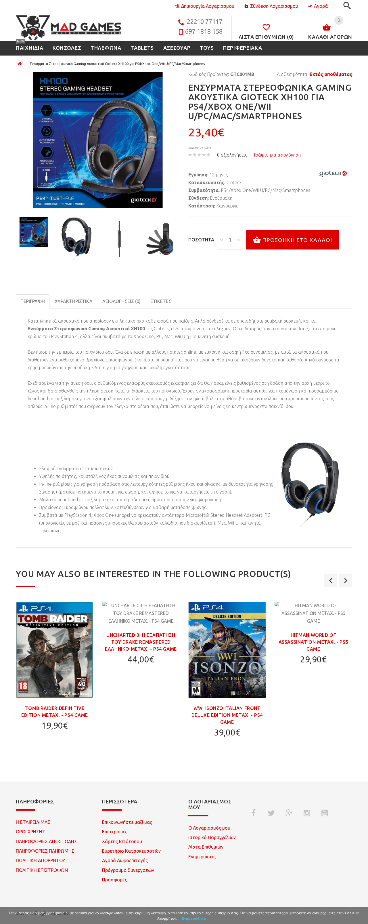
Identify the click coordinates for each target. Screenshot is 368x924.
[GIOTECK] (333, 174)
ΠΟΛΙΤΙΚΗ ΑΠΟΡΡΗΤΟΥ (40, 860)
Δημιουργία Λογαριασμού (207, 6)
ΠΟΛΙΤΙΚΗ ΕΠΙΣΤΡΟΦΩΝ (42, 870)
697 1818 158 (204, 31)
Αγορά (321, 6)
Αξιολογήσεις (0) (121, 301)
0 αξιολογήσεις (232, 154)
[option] (33, 232)
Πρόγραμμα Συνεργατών (128, 870)
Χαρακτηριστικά (74, 301)
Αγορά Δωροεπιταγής (125, 860)
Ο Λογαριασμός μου (209, 827)
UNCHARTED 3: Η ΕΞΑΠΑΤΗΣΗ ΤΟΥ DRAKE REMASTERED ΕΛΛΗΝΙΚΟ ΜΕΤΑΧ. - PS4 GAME (141, 641)
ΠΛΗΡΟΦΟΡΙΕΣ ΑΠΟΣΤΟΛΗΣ (46, 841)
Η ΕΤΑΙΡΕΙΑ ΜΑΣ (33, 822)
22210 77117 (205, 21)
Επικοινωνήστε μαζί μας (127, 822)
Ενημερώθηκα (194, 918)
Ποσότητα (201, 239)
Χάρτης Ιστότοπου (122, 841)
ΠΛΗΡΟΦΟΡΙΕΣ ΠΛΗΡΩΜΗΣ (45, 850)
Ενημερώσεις (202, 856)
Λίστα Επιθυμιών (205, 846)
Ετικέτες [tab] (160, 301)
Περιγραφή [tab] (32, 301)
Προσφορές (114, 879)
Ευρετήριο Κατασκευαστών (131, 850)
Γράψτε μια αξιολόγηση (277, 154)
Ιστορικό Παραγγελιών (212, 837)
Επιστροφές (114, 831)
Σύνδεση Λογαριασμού (274, 6)
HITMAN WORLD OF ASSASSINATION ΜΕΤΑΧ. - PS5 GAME (313, 641)
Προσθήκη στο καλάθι (297, 240)
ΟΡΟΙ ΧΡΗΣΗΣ (30, 831)
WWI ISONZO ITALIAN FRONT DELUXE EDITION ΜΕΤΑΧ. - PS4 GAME (227, 715)
